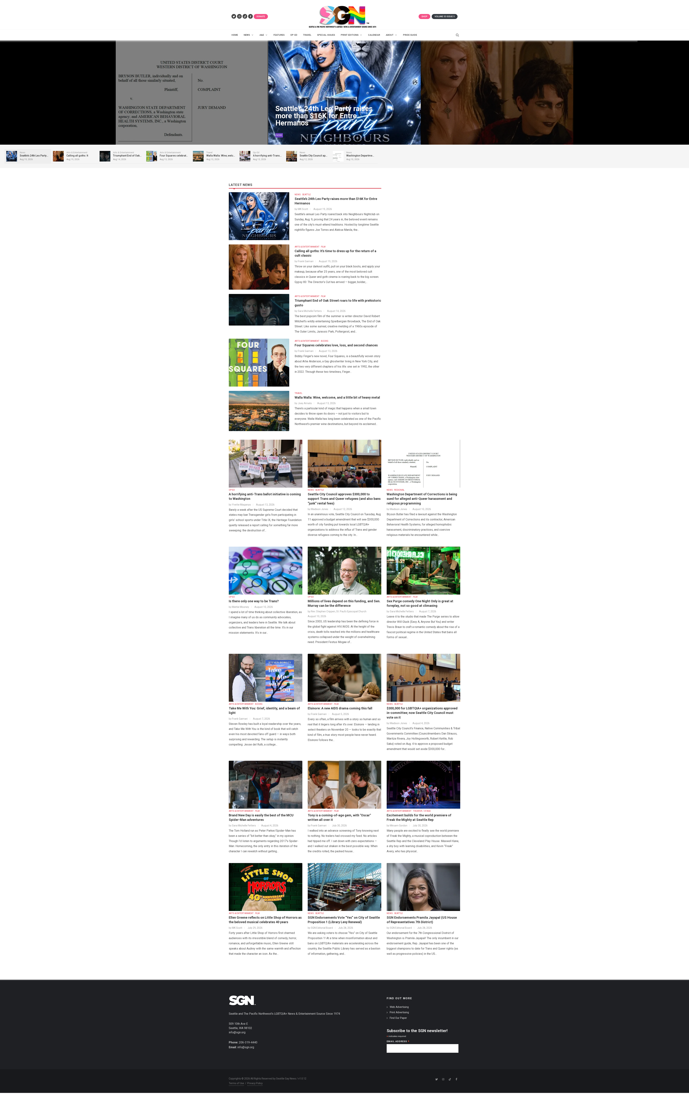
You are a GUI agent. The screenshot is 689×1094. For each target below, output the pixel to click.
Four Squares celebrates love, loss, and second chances (336, 345)
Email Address (398, 1042)
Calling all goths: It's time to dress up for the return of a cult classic (325, 116)
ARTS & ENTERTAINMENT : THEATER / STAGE (409, 811)
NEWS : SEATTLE (303, 194)
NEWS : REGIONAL (395, 490)
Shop (424, 16)
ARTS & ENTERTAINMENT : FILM (310, 247)
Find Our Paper (398, 1018)
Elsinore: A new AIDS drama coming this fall (340, 708)
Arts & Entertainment (288, 135)
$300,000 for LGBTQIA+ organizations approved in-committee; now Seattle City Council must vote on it (422, 712)
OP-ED (232, 490)
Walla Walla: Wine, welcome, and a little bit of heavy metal (337, 397)
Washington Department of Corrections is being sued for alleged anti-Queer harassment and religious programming (422, 498)
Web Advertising (399, 1007)
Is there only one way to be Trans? (254, 601)
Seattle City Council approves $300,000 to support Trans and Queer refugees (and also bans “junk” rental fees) (344, 498)
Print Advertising (399, 1012)
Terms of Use (236, 1083)
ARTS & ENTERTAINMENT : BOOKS (311, 341)
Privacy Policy (255, 1083)
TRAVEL (298, 393)
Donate (261, 16)
